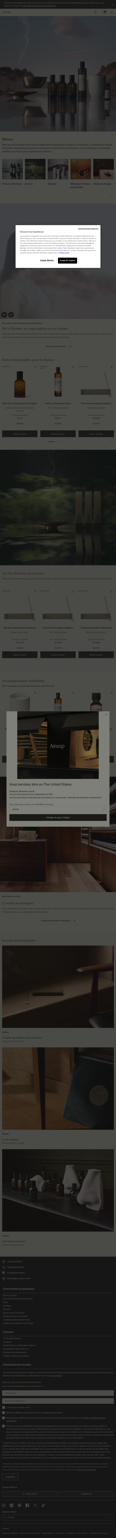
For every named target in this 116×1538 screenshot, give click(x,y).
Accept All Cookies (67, 261)
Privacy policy (64, 253)
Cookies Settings (47, 260)
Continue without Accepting (88, 229)
